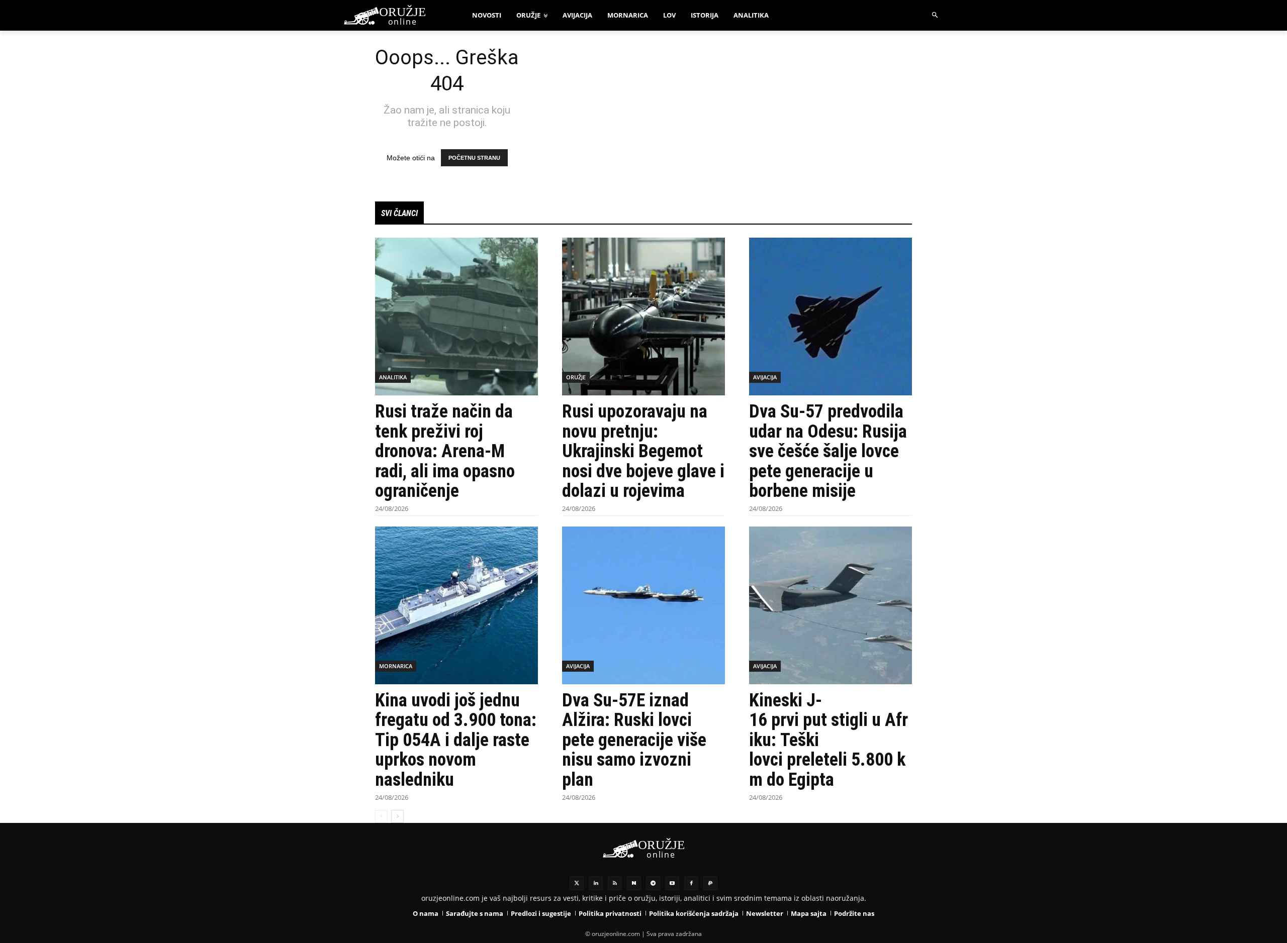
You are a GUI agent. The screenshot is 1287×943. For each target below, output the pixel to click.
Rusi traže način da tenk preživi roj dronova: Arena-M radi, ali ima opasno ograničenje (445, 451)
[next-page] (397, 816)
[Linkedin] (596, 883)
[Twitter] (577, 883)
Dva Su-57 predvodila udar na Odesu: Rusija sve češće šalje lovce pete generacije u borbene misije (828, 451)
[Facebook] (691, 883)
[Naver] (634, 883)
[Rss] (615, 883)
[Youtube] (672, 883)
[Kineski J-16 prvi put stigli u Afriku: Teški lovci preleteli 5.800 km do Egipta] (830, 605)
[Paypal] (710, 883)
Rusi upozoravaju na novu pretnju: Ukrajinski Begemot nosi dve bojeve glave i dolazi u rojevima (643, 451)
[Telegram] (653, 883)
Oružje (576, 377)
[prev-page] (381, 816)
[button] (935, 15)
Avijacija (765, 377)
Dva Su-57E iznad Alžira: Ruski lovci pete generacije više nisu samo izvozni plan (634, 740)
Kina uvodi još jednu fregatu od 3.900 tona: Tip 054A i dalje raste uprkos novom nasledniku (455, 740)
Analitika (393, 377)
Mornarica (395, 666)
